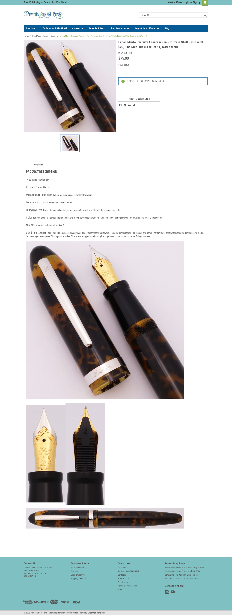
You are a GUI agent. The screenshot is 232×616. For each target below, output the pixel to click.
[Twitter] (134, 105)
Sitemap (52, 613)
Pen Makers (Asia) (40, 36)
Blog (167, 28)
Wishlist (74, 571)
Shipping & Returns (79, 578)
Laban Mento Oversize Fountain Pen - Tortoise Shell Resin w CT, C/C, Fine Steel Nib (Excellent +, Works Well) (105, 36)
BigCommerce (71, 613)
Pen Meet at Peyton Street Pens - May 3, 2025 (184, 568)
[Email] (125, 105)
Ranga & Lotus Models (145, 28)
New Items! (31, 28)
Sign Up (196, 2)
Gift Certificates (77, 568)
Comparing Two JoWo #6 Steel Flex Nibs (182, 575)
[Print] (129, 105)
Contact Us (77, 28)
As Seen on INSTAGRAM (55, 28)
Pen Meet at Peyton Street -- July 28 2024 (182, 571)
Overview (38, 165)
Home (26, 36)
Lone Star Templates (96, 613)
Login (186, 2)
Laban (53, 36)
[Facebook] (120, 105)
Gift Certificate (175, 2)
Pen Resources (119, 28)
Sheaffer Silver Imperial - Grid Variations (182, 578)
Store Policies (96, 28)
